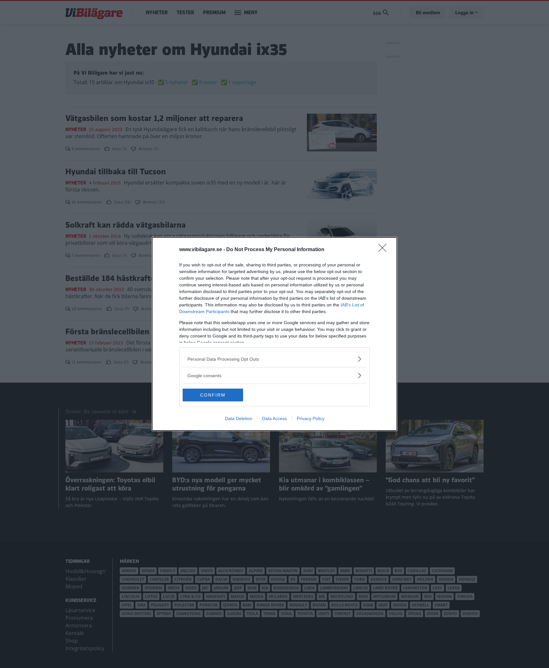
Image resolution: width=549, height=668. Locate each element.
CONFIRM (213, 394)
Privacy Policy (310, 418)
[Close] (384, 250)
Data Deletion (238, 418)
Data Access (274, 418)
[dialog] (274, 334)
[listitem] (274, 359)
